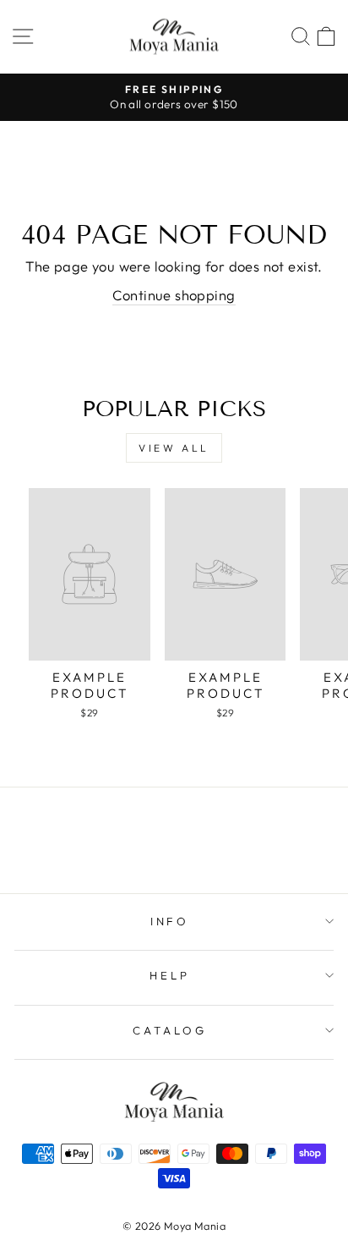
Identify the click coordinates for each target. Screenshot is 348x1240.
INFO (170, 921)
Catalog (170, 1030)
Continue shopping (173, 295)
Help (170, 975)
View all (174, 448)
